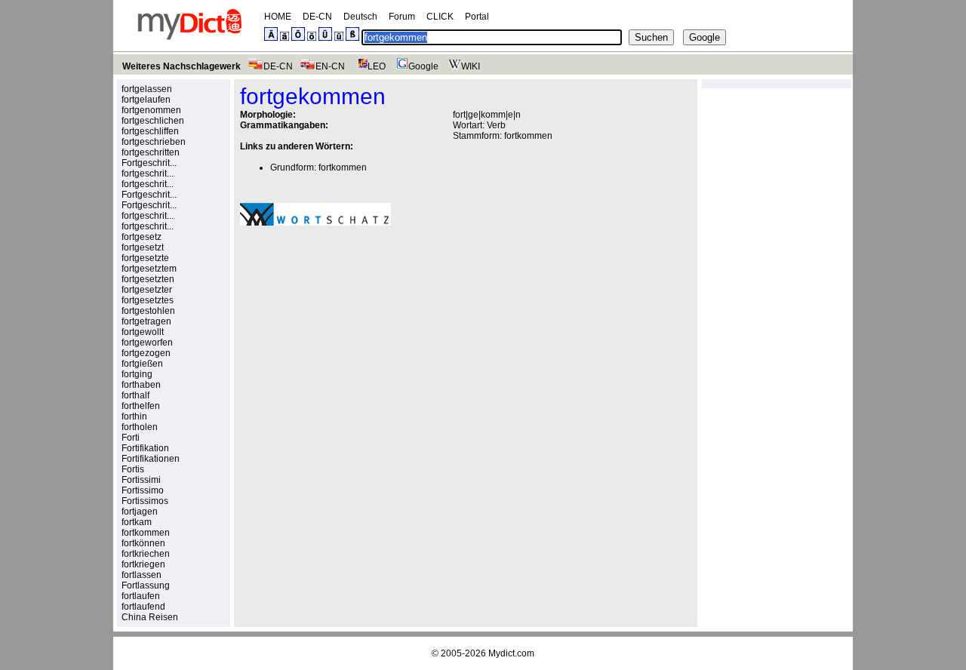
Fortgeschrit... (149, 163)
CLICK (440, 16)
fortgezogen (146, 353)
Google (423, 66)
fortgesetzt (143, 247)
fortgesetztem (149, 268)
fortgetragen (146, 321)
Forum (402, 16)
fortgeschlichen (153, 120)
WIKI (470, 66)
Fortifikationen (151, 458)
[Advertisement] (367, 341)
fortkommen (146, 532)
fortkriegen (143, 564)
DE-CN (317, 16)
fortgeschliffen (150, 131)
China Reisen (150, 617)
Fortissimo (143, 490)
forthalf (135, 395)
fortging (137, 374)
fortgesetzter (147, 289)
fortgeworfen (147, 342)
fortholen (140, 427)
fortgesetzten (148, 279)
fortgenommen (151, 110)
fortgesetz (142, 237)
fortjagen (140, 511)
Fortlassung (146, 585)
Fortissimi (141, 480)
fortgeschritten (151, 152)
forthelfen (141, 406)
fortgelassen (147, 89)
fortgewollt (143, 332)
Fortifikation (145, 448)
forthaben (141, 385)
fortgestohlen (148, 311)
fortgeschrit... (148, 173)
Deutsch (360, 16)
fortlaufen (141, 596)
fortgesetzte (145, 258)
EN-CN (330, 66)
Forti (131, 437)
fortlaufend (143, 606)
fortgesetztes (148, 300)
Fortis (133, 469)
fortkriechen (146, 554)
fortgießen (142, 363)
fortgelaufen (146, 99)
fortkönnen (143, 543)
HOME (277, 16)
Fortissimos (145, 501)
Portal (477, 16)
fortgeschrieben (154, 142)
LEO (377, 66)
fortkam (137, 522)
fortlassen (142, 575)
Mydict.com (511, 653)
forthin (134, 416)
